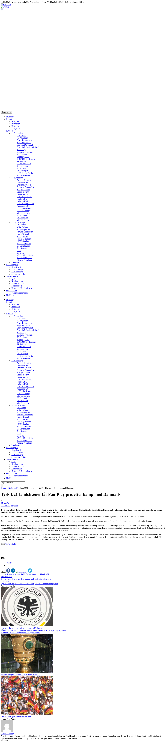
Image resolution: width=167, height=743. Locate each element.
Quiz (13, 279)
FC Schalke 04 (23, 168)
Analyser (15, 121)
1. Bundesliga (17, 133)
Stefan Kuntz (31, 574)
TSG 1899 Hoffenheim (26, 159)
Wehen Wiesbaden (24, 257)
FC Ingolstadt (22, 236)
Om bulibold (11, 290)
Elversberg (21, 149)
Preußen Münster (24, 243)
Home (3, 488)
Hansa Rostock (23, 234)
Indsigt (9, 119)
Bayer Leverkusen (24, 140)
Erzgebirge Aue (23, 229)
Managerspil (16, 286)
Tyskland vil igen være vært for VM (16, 717)
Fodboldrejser (12, 265)
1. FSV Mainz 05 (24, 164)
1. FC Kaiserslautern (25, 203)
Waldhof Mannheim (25, 255)
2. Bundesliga (17, 178)
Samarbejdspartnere (19, 293)
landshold (21, 574)
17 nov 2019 (6, 503)
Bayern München (24, 142)
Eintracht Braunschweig (27, 187)
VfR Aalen (21, 225)
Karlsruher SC (23, 206)
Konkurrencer (17, 281)
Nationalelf (12, 488)
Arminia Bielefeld (24, 180)
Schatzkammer (12, 276)
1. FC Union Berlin (25, 173)
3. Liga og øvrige (18, 274)
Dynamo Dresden (24, 185)
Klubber (9, 131)
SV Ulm (20, 253)
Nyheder (9, 117)
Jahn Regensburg (24, 239)
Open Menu (6, 112)
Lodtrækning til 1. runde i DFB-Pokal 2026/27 (20, 675)
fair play (12, 574)
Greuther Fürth (23, 192)
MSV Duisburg (23, 227)
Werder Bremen (23, 175)
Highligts (10, 295)
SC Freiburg (22, 154)
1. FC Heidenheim (24, 196)
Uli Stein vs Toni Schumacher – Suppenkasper (20, 633)
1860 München (23, 241)
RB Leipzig (21, 161)
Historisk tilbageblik (15, 127)
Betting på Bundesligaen (21, 288)
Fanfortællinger (17, 283)
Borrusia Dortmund (25, 145)
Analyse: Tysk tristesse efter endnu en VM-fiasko (21, 628)
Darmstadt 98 (22, 182)
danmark (4, 574)
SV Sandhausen (23, 246)
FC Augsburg (22, 138)
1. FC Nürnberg (23, 211)
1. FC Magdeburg (24, 208)
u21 (47, 574)
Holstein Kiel (22, 201)
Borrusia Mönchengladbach (28, 147)
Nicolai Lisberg (7, 734)
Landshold (15, 262)
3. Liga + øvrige (18, 222)
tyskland (41, 574)
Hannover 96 (22, 194)
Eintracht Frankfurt (24, 152)
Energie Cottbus (23, 189)
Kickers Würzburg (24, 260)
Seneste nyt (16, 267)
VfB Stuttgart (22, 171)
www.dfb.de (10, 544)
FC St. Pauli (22, 215)
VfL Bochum (22, 218)
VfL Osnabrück (23, 213)
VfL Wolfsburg (23, 220)
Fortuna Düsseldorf (25, 232)
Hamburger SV (23, 157)
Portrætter (15, 124)
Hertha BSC (22, 199)
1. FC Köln (21, 135)
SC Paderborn (22, 166)
